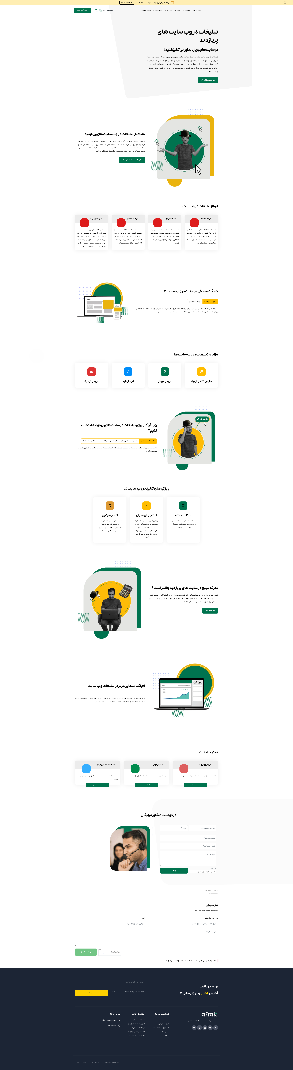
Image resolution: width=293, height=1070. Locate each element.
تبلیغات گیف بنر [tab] (195, 302)
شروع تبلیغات (209, 80)
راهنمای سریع (146, 10)
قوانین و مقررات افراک (161, 1027)
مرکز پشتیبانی (163, 1024)
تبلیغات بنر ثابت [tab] (210, 302)
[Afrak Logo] (195, 1014)
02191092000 (111, 1025)
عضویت (92, 993)
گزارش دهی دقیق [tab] (89, 441)
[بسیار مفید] (217, 894)
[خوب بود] (215, 894)
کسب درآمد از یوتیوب (136, 1031)
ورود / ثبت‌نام (82, 10)
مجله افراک (158, 10)
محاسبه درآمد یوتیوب (136, 1035)
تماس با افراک (164, 1031)
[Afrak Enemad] (115, 1034)
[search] (96, 10)
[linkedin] (199, 1027)
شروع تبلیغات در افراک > (132, 160)
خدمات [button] (187, 10)
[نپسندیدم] (212, 894)
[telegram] (210, 1027)
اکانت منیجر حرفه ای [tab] (148, 441)
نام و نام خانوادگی (211, 918)
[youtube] (194, 1027)
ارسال (174, 870)
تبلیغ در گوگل (196, 10)
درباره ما (169, 10)
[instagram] (204, 1027)
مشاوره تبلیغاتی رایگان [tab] (129, 441)
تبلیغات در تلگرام (138, 1027)
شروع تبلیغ (210, 610)
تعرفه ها (177, 10)
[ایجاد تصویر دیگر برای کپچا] (100, 950)
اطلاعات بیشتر (127, 3)
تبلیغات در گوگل (139, 1020)
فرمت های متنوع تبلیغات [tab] (108, 441)
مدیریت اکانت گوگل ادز (136, 1024)
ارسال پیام (87, 952)
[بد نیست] (213, 894)
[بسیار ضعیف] (210, 894)
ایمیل (143, 918)
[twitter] (215, 1027)
